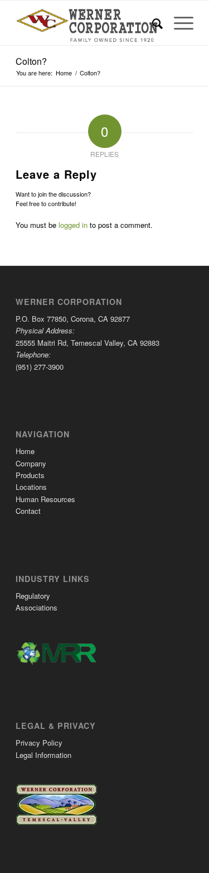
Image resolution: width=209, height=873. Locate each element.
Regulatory (33, 595)
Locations (31, 486)
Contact (28, 510)
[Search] (152, 23)
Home (25, 451)
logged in (73, 225)
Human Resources (45, 499)
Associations (36, 607)
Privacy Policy (39, 742)
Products (30, 475)
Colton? (31, 61)
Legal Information (43, 755)
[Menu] (178, 23)
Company (31, 463)
